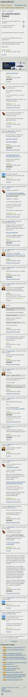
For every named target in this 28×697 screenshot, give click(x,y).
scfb (16, 201)
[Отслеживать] (23, 26)
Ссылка (4, 54)
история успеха (11, 666)
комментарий (10, 131)
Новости (3, 5)
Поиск (22, 7)
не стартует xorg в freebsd (11, 14)
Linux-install (10, 11)
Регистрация (18, 5)
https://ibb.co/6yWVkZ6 (12, 139)
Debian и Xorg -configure (13, 672)
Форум (7, 7)
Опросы (12, 7)
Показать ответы (10, 421)
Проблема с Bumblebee (13, 679)
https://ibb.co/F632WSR (12, 73)
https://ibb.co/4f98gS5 (11, 141)
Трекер (17, 7)
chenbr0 (8, 259)
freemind (8, 50)
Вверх (24, 687)
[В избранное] (23, 21)
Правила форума (10, 687)
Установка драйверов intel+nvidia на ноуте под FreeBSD (15, 255)
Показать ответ (10, 107)
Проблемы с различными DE (14, 647)
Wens (7, 342)
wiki (12, 336)
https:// (8, 190)
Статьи (3, 7)
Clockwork (8, 103)
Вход (24, 5)
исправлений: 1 (19, 298)
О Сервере (3, 687)
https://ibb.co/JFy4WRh (19, 408)
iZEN (7, 178)
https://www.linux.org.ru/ (6, 691)
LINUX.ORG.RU (7, 2)
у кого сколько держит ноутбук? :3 (15, 649)
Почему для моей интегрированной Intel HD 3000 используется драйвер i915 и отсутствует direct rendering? (14, 676)
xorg (5, 18)
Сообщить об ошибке (6, 690)
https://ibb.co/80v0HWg (12, 232)
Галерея (8, 5)
